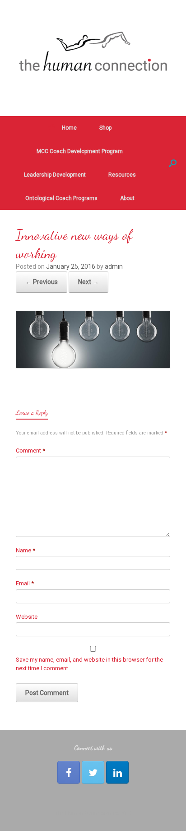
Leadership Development (55, 175)
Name (25, 550)
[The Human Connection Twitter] (93, 772)
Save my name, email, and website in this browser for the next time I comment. (89, 664)
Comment (30, 450)
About (127, 198)
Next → (88, 281)
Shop (105, 128)
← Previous (41, 281)
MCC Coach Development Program (80, 151)
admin (114, 266)
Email (25, 583)
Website (26, 616)
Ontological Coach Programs (61, 198)
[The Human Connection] (93, 51)
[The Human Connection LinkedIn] (117, 772)
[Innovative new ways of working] (93, 365)
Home (69, 128)
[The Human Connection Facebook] (68, 772)
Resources (122, 175)
